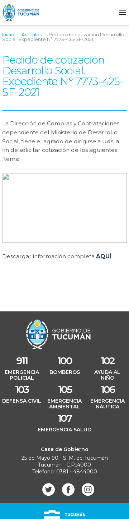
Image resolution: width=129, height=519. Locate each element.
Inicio (8, 34)
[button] (122, 13)
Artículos (32, 34)
